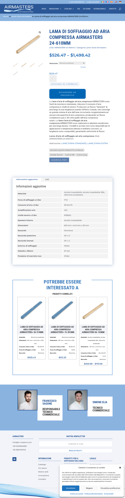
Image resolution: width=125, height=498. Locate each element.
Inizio (44, 9)
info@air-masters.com (22, 442)
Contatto (112, 9)
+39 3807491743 (19, 450)
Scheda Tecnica (56, 155)
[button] (120, 467)
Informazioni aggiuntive (27, 179)
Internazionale (100, 9)
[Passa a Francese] (107, 2)
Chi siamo (86, 9)
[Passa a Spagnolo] (111, 2)
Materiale (53, 63)
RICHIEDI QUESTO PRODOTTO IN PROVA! (66, 150)
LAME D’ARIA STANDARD (73, 143)
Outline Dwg (82, 155)
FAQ (78, 9)
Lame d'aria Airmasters (21, 16)
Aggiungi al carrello (64, 84)
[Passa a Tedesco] (120, 2)
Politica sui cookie (76, 493)
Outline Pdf (69, 155)
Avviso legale (108, 493)
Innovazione (54, 9)
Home (6, 16)
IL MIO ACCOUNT (93, 2)
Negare (89, 488)
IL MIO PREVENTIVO (76, 2)
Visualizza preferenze (110, 488)
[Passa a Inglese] (116, 2)
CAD (47, 179)
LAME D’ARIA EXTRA (97, 143)
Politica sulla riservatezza (93, 493)
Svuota (83, 67)
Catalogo (68, 9)
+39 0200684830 (19, 446)
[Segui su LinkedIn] (14, 459)
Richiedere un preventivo (67, 93)
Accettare (70, 488)
